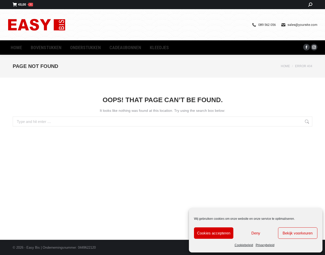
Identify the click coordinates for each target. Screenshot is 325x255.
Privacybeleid (265, 245)
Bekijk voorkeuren (298, 233)
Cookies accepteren (213, 233)
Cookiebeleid (244, 245)
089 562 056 (266, 25)
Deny (255, 233)
